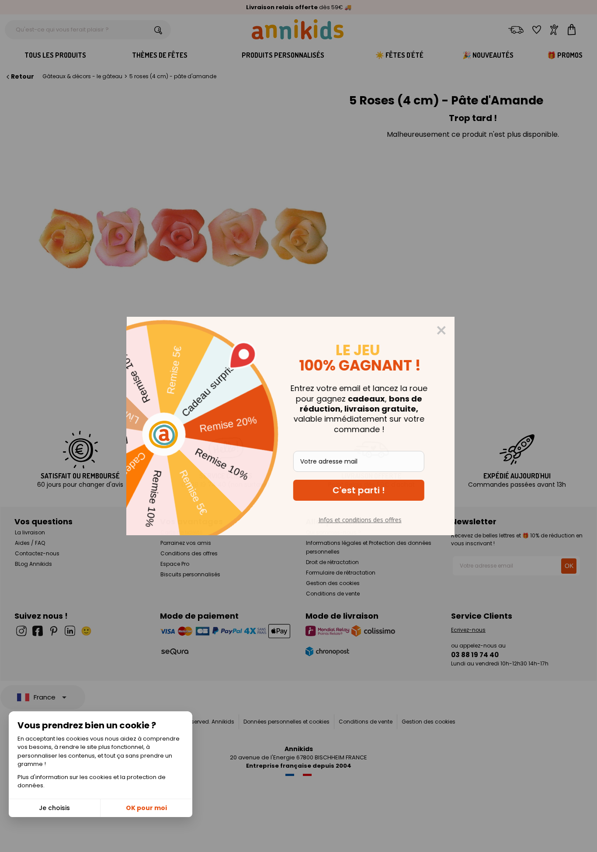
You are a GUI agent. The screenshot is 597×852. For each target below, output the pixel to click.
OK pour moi (146, 808)
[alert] (298, 426)
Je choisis (54, 808)
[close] (449, 330)
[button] (366, 490)
